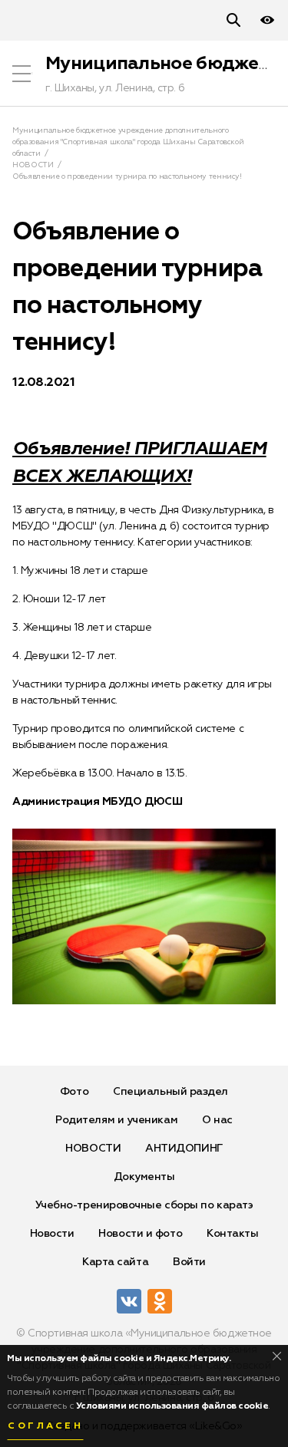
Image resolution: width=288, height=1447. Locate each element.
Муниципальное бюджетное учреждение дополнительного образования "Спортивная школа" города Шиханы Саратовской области (127, 142)
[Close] (277, 1356)
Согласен (45, 1426)
